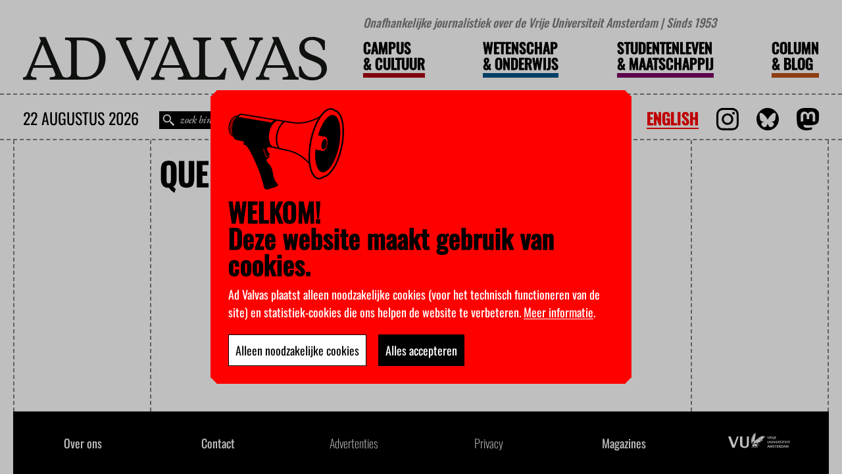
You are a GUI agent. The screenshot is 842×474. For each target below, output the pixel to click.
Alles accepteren (421, 350)
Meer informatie (558, 312)
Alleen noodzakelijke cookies (297, 350)
